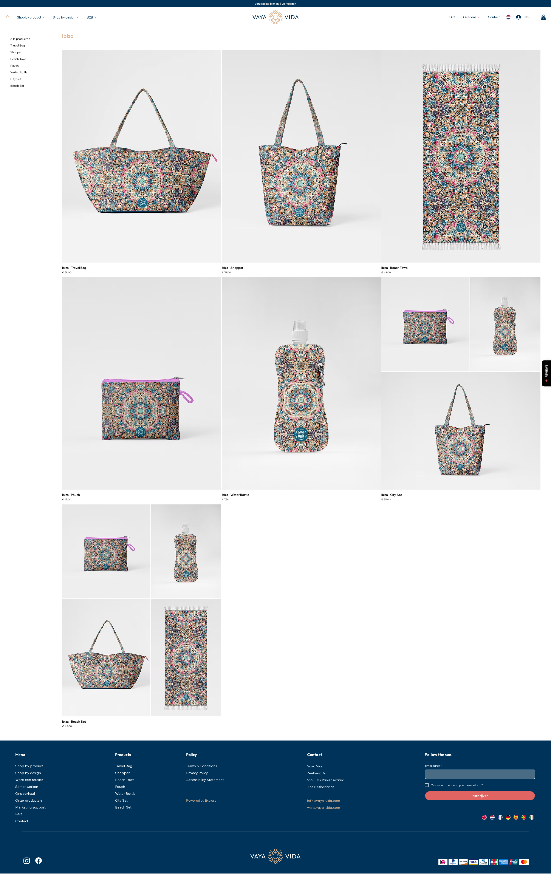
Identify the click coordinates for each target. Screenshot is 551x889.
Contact (21, 821)
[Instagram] (26, 860)
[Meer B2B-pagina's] (95, 17)
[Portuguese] (524, 817)
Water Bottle (125, 793)
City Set (121, 800)
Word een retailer (29, 780)
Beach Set (123, 807)
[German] (508, 817)
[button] (543, 17)
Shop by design (28, 773)
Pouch (120, 786)
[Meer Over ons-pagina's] (479, 17)
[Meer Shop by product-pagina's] (44, 17)
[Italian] (532, 817)
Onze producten (28, 800)
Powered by (195, 800)
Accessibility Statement (205, 780)
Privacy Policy (197, 773)
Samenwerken (26, 786)
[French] (500, 817)
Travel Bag (123, 766)
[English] (484, 817)
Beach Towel (125, 780)
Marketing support (30, 807)
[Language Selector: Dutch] (508, 17)
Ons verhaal (25, 793)
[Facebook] (38, 860)
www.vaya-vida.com (323, 807)
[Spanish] (516, 817)
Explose (211, 800)
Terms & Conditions (201, 766)
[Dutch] (492, 817)
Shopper (122, 773)
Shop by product (29, 766)
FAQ (18, 814)
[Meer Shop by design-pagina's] (78, 17)
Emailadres (434, 766)
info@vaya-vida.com (323, 800)
